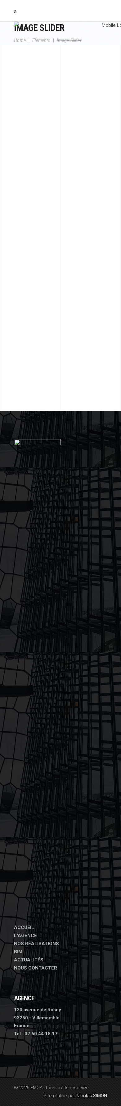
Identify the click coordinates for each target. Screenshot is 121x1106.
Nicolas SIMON (91, 1096)
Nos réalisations (36, 943)
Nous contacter (35, 968)
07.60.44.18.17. (42, 1034)
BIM (18, 952)
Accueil (24, 927)
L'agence (25, 935)
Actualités (28, 960)
